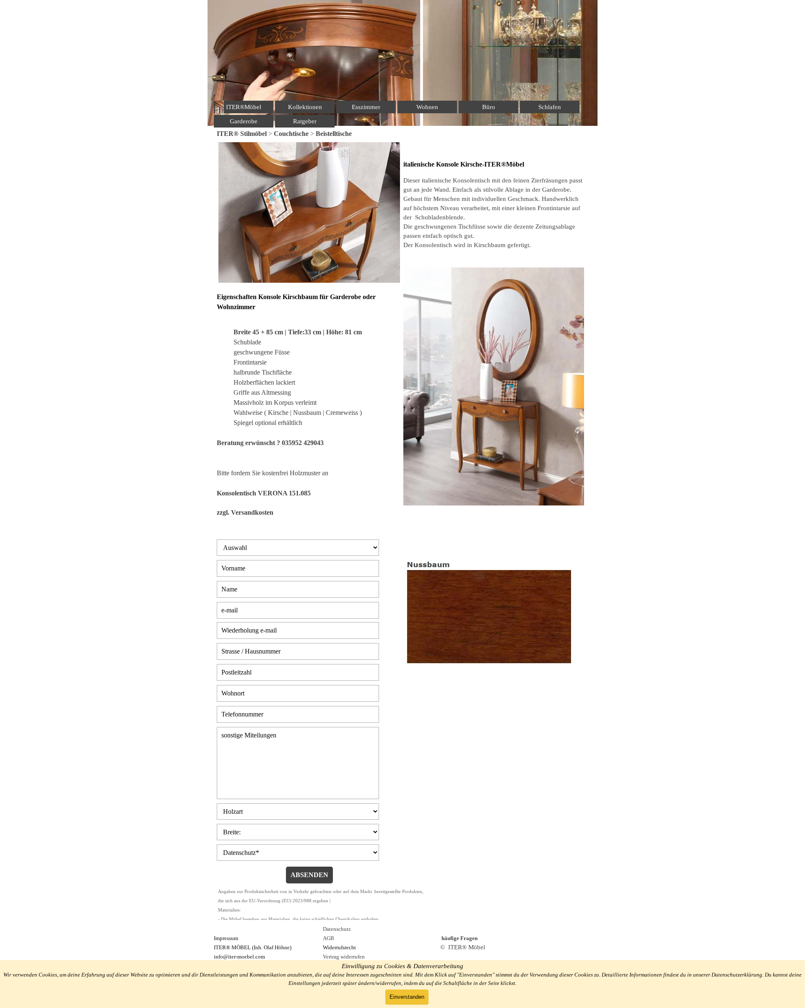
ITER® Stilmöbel (242, 133)
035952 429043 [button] (303, 442)
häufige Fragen (459, 938)
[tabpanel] (402, 134)
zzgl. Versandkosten (245, 512)
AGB (328, 938)
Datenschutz (337, 929)
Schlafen (549, 107)
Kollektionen (305, 107)
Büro (488, 107)
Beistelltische (334, 133)
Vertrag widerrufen (344, 956)
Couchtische (291, 133)
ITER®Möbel (243, 107)
